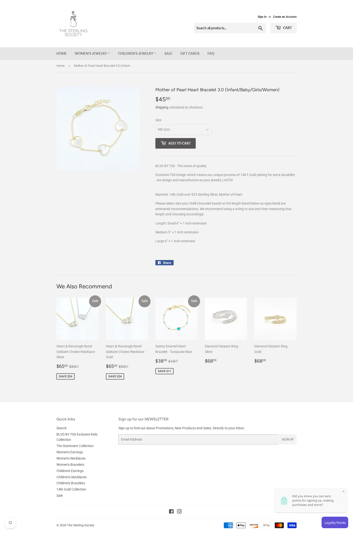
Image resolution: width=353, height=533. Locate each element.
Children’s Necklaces (71, 477)
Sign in (262, 16)
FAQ (210, 53)
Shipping (161, 107)
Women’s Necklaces (70, 458)
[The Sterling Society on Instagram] (179, 512)
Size (158, 120)
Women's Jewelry (91, 53)
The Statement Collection (75, 446)
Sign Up (287, 439)
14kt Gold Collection (71, 489)
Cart (287, 28)
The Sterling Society (80, 525)
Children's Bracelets (70, 483)
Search (61, 428)
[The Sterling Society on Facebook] (171, 512)
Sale (168, 53)
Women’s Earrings (69, 452)
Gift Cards (190, 53)
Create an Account (285, 16)
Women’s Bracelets (70, 464)
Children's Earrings (70, 471)
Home (61, 53)
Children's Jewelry (136, 53)
